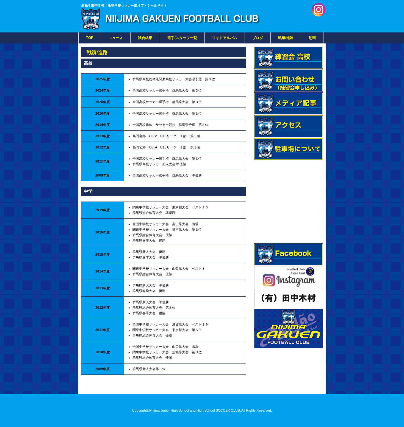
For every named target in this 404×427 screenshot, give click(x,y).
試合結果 (145, 38)
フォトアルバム (224, 38)
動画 (312, 38)
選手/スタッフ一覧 (182, 38)
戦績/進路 (286, 38)
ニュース (116, 38)
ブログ (257, 38)
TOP (89, 38)
